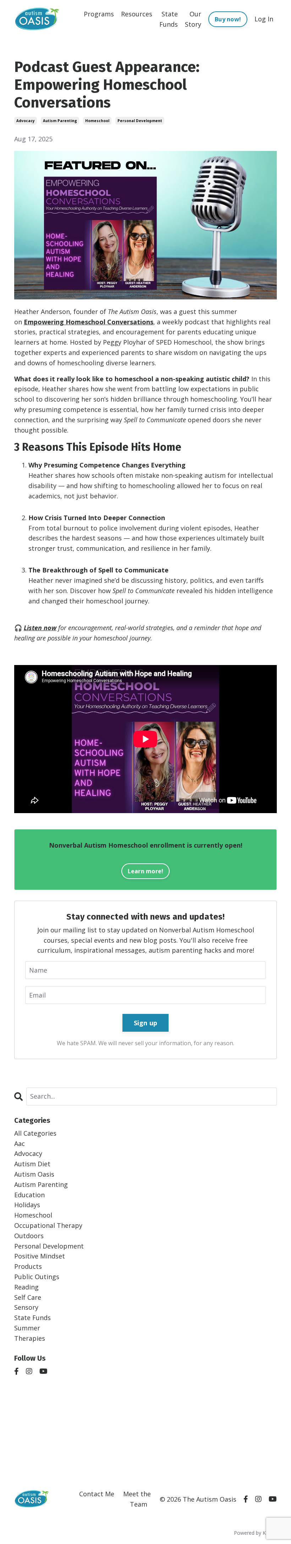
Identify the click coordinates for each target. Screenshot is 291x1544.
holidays (27, 1204)
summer (27, 1328)
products (28, 1266)
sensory (26, 1307)
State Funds (168, 19)
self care (27, 1297)
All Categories (35, 1133)
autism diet (32, 1164)
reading (26, 1287)
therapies (29, 1338)
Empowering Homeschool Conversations (88, 322)
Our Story (193, 19)
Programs (99, 14)
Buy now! (228, 19)
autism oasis (34, 1174)
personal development (139, 120)
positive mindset (39, 1256)
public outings (36, 1276)
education (29, 1194)
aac (19, 1143)
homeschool (97, 120)
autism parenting (60, 120)
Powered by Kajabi (255, 1532)
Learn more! (146, 871)
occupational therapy (48, 1225)
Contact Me (96, 1494)
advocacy (25, 120)
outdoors (29, 1235)
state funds (32, 1317)
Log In (263, 19)
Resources (136, 14)
